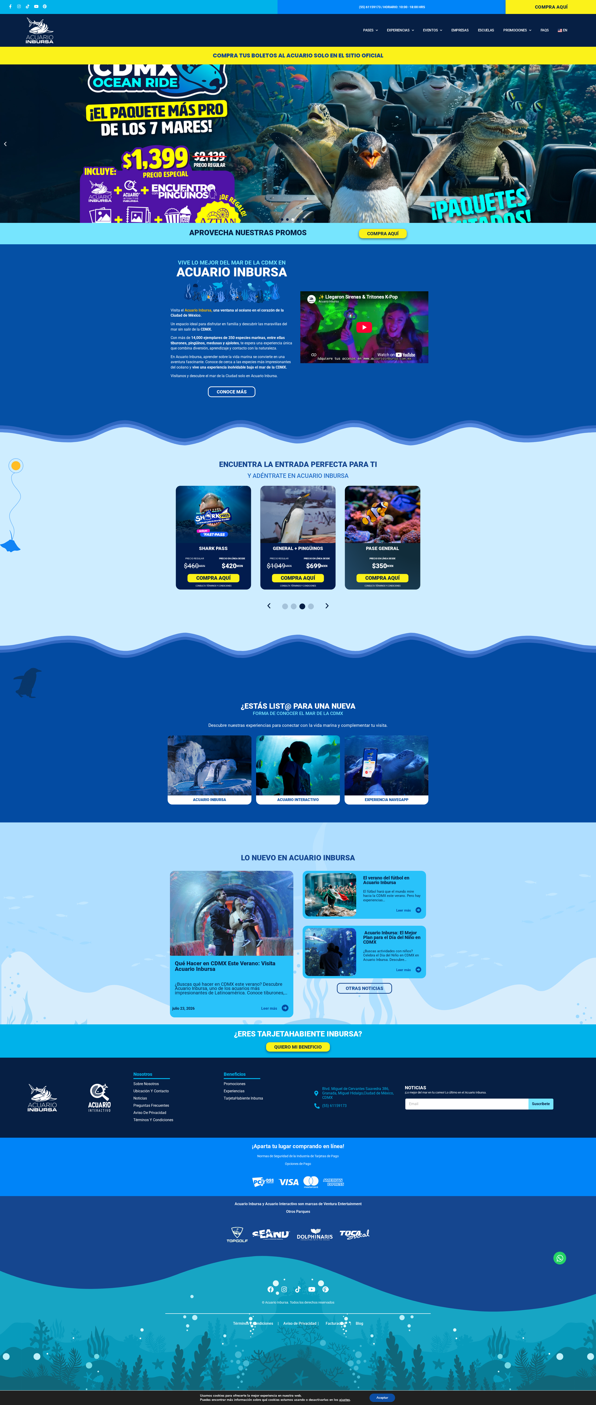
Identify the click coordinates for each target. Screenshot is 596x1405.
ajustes (344, 1400)
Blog (359, 1323)
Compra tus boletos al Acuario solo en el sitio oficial (298, 55)
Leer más (269, 1008)
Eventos (430, 30)
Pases (368, 30)
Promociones (515, 30)
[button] (5, 144)
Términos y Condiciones (153, 1120)
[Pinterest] (325, 1289)
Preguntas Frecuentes (151, 1105)
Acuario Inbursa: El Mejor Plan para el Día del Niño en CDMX (391, 937)
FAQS (545, 30)
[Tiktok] (298, 1289)
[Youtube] (311, 1289)
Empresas (460, 30)
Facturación (335, 1323)
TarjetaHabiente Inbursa (243, 1098)
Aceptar (382, 1397)
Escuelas (486, 30)
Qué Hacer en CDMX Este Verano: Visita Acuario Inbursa (225, 966)
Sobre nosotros (146, 1084)
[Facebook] (270, 1289)
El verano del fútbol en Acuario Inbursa (386, 880)
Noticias (140, 1098)
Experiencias (398, 30)
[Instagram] (284, 1289)
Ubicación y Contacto (151, 1091)
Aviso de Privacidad (149, 1112)
